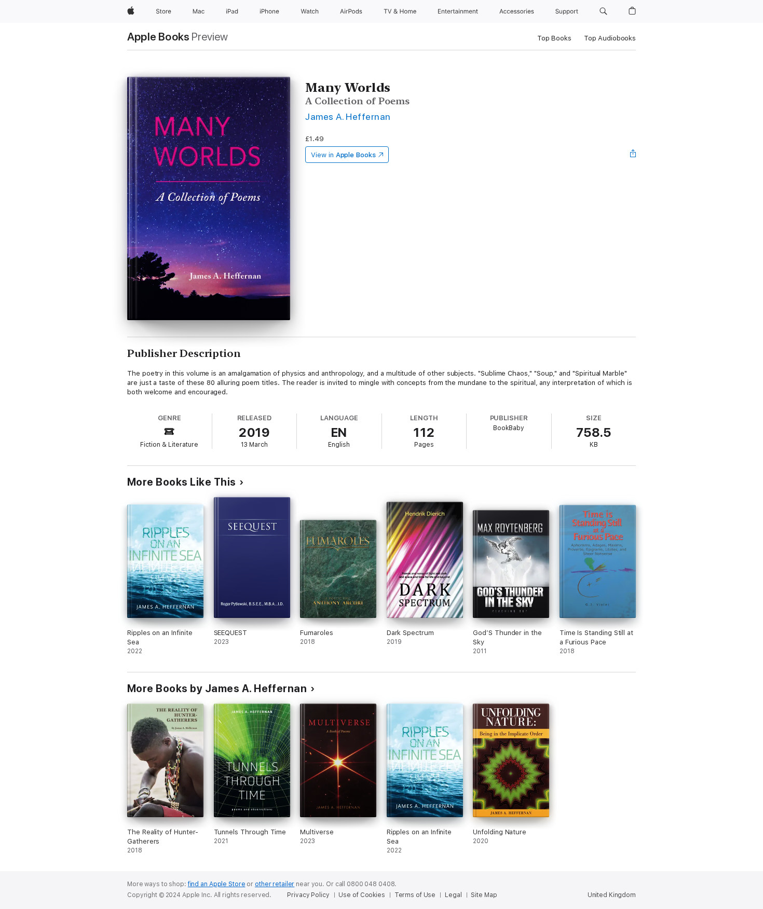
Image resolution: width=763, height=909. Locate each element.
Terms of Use (415, 895)
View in (343, 155)
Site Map (484, 895)
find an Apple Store (217, 884)
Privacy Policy (308, 895)
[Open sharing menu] (633, 155)
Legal (453, 895)
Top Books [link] (554, 38)
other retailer (274, 884)
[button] (603, 11)
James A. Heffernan (348, 116)
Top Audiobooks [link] (610, 38)
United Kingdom (612, 895)
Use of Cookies (361, 895)
